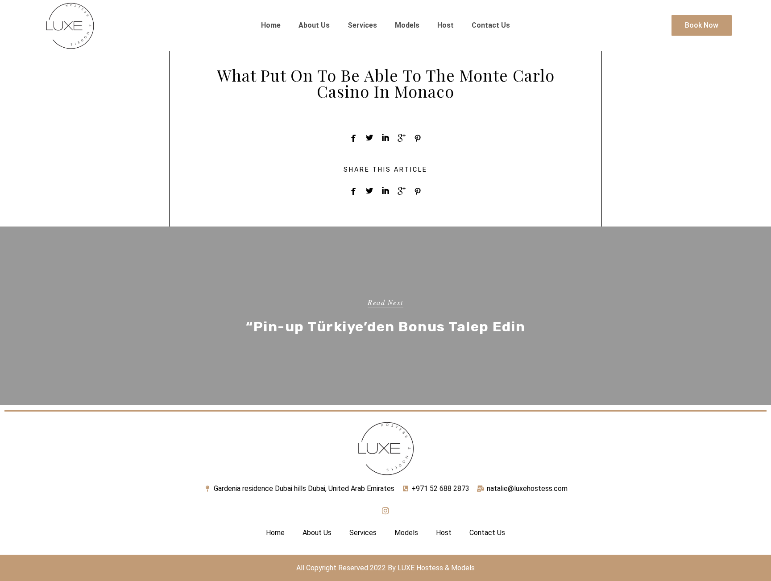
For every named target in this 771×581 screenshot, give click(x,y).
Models (407, 25)
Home (271, 25)
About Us (314, 25)
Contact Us (491, 25)
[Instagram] (385, 510)
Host (445, 25)
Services (362, 25)
